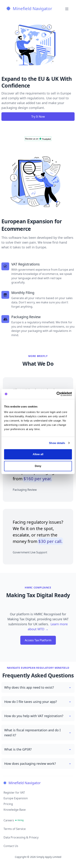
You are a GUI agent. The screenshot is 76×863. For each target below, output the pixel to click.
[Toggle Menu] (66, 8)
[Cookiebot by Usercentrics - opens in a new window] (56, 394)
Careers (14, 820)
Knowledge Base (15, 810)
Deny (38, 465)
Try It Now (38, 117)
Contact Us (11, 846)
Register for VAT (14, 792)
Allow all (38, 454)
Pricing (8, 804)
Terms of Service (15, 829)
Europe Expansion (16, 798)
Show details (57, 442)
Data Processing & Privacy (21, 837)
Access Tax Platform (38, 640)
